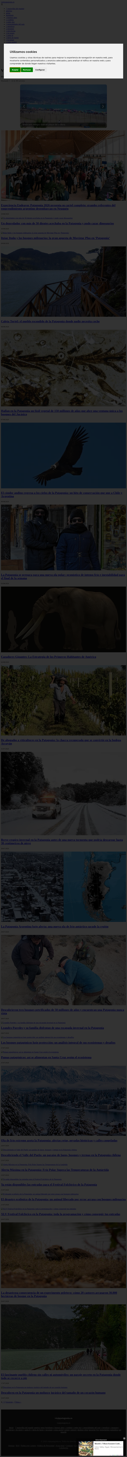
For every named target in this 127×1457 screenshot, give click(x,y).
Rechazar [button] (27, 70)
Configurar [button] (40, 70)
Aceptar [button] (15, 70)
